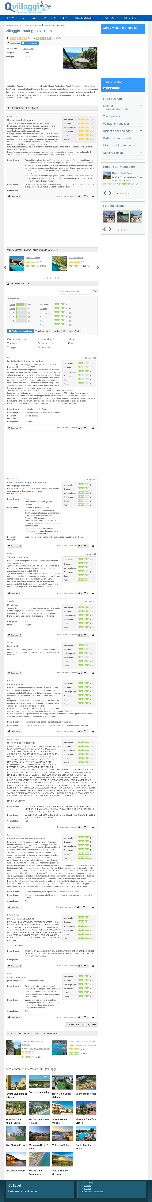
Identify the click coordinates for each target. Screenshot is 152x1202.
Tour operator (56, 17)
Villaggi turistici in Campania (40, 1048)
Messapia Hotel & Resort (122, 173)
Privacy (87, 1188)
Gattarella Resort (15, 1170)
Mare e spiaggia (46, 313)
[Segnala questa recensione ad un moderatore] (93, 196)
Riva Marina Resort (16, 1145)
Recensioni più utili (71, 331)
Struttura (43, 309)
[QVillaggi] (28, 14)
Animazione (45, 317)
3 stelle (12, 313)
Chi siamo (88, 1183)
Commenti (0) (16, 196)
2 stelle (12, 317)
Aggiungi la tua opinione (21, 331)
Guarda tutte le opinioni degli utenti (81, 1024)
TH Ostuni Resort (76, 258)
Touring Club (28, 49)
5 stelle (12, 305)
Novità (130, 17)
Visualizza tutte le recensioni (47, 331)
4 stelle (12, 309)
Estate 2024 (108, 17)
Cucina (43, 321)
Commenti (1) (16, 907)
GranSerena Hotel (86, 1093)
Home (11, 17)
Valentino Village (61, 1145)
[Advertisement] (40, 75)
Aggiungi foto (15, 43)
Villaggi (29, 17)
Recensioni (84, 17)
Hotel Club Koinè (33, 258)
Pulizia (42, 325)
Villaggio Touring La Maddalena (82, 1041)
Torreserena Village (40, 1092)
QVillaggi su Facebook (94, 1191)
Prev (6, 267)
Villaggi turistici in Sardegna (86, 1045)
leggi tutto (28, 98)
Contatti (87, 1186)
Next (97, 267)
